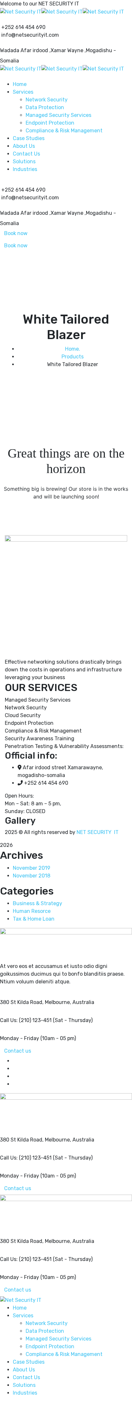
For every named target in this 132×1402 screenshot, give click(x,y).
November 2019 (31, 868)
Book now (16, 233)
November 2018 (31, 876)
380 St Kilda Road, (22, 1002)
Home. (72, 349)
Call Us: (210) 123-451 (26, 1020)
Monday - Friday (19, 1038)
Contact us (17, 1051)
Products (73, 357)
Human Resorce (32, 911)
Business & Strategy (37, 903)
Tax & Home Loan (33, 919)
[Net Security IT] (20, 11)
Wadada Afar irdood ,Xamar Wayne (41, 50)
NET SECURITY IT (98, 832)
